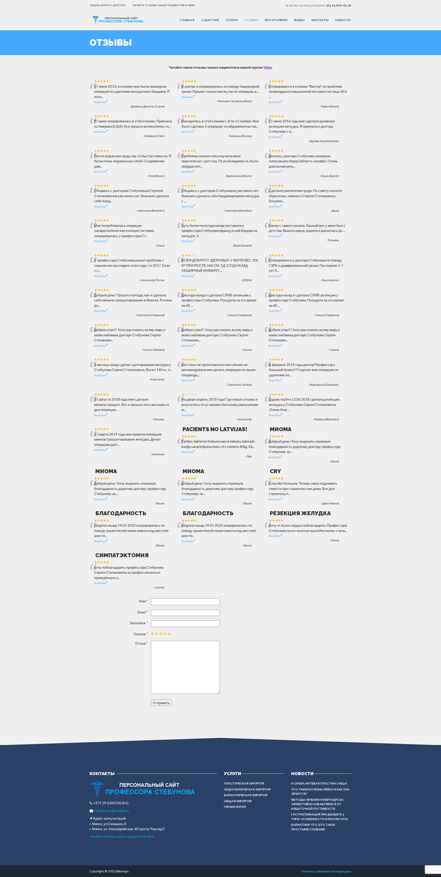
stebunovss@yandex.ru (111, 811)
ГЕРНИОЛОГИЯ (235, 807)
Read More (100, 102)
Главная (187, 20)
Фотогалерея (276, 20)
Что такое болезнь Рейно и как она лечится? (320, 792)
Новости (343, 20)
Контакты (320, 20)
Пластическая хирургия (244, 783)
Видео (299, 20)
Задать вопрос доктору (108, 5)
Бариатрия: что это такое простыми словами (313, 827)
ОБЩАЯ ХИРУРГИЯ (238, 801)
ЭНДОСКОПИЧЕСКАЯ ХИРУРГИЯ (247, 789)
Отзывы (251, 20)
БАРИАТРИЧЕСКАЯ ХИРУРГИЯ (245, 795)
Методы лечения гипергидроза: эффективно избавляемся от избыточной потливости (317, 804)
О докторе (210, 20)
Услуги (231, 20)
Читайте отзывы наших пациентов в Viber (164, 5)
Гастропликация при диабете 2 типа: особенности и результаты (319, 817)
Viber (267, 67)
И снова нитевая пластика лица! (319, 783)
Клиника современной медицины (326, 871)
